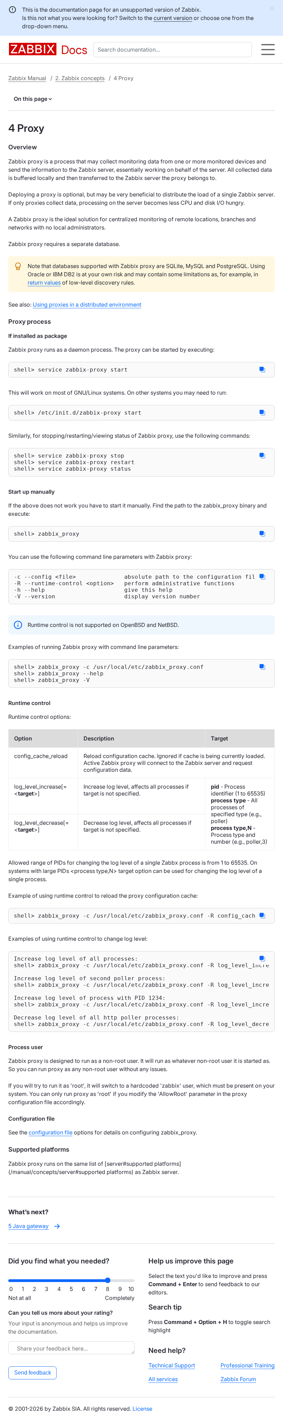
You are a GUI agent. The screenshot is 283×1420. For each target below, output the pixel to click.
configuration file (50, 1132)
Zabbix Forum (238, 1379)
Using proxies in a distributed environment (87, 304)
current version (173, 17)
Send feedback (32, 1373)
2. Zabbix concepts (80, 78)
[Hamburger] (268, 49)
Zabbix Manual (27, 78)
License (142, 1408)
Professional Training (248, 1365)
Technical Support (171, 1365)
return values (44, 282)
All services (163, 1379)
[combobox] (174, 49)
